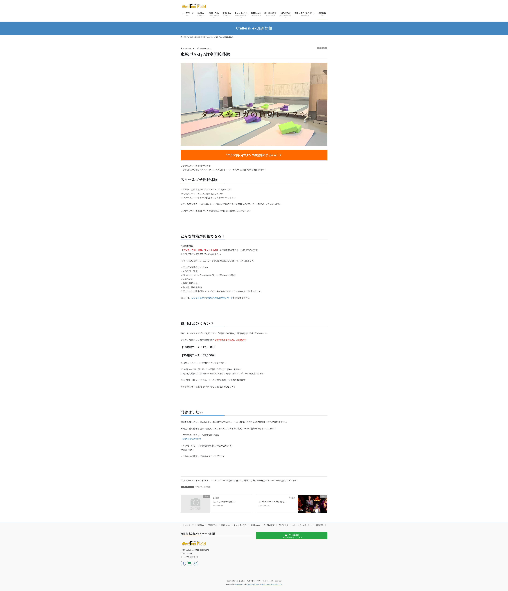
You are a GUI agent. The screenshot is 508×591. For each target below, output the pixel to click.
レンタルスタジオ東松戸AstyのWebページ (212, 298)
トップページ (188, 525)
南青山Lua (225, 525)
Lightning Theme (253, 584)
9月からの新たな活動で (224, 502)
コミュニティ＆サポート (302, 525)
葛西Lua (201, 525)
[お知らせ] (195, 504)
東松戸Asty (212, 525)
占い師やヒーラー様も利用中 (272, 502)
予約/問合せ (283, 525)
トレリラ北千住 (240, 525)
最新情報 (207, 487)
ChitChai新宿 (269, 525)
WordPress (239, 584)
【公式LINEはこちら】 (191, 439)
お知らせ (322, 48)
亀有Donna (255, 525)
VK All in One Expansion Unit (271, 584)
